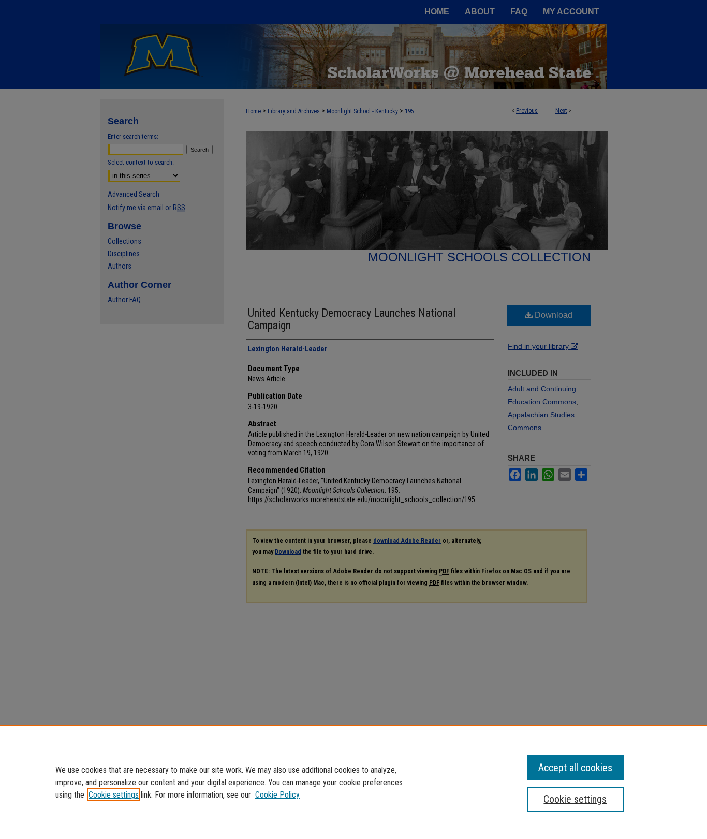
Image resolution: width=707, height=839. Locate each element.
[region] (353, 782)
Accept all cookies (575, 767)
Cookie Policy (277, 795)
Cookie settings (114, 795)
